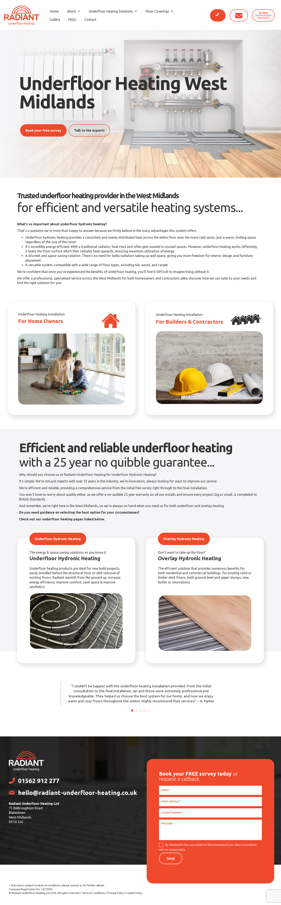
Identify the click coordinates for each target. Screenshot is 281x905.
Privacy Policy (116, 892)
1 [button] (132, 711)
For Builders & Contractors (189, 322)
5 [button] (149, 711)
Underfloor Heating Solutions (111, 11)
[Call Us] (217, 15)
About (71, 11)
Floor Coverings (157, 11)
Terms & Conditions (93, 892)
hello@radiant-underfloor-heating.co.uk (77, 792)
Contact (90, 19)
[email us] (239, 15)
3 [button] (140, 711)
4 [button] (145, 711)
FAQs (72, 19)
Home (54, 11)
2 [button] (136, 711)
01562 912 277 (38, 780)
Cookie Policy (134, 892)
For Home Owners (40, 321)
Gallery (55, 19)
